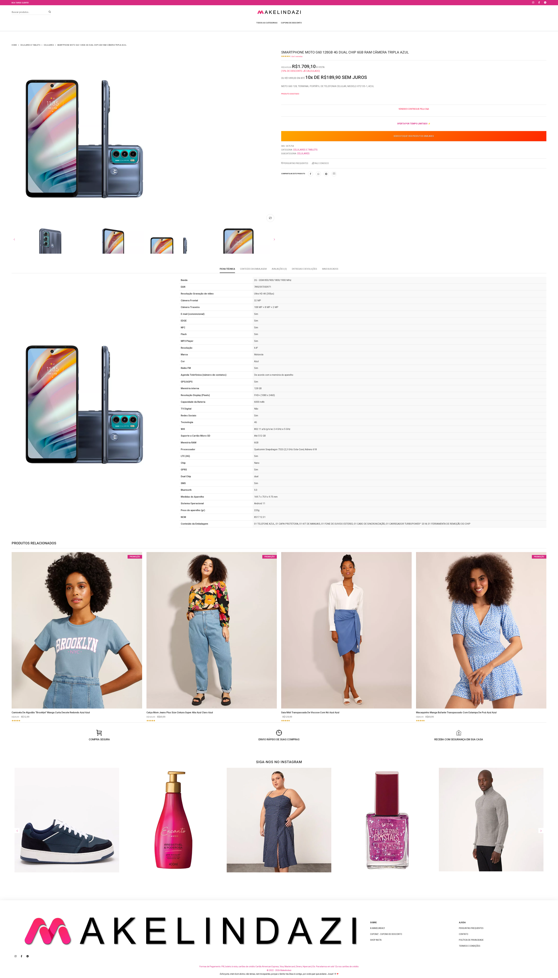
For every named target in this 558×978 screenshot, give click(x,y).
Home (14, 45)
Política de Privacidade (471, 940)
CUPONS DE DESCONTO (291, 23)
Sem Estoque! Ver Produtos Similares (414, 136)
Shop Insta (376, 940)
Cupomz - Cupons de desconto (386, 934)
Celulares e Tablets (30, 45)
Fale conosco (321, 163)
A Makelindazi (377, 928)
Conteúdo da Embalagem (253, 269)
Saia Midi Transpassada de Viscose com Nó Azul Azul (310, 712)
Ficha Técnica (227, 269)
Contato (463, 934)
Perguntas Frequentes (295, 163)
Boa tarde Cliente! (20, 3)
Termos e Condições (469, 946)
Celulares (49, 45)
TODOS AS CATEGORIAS (266, 23)
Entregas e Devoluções (304, 269)
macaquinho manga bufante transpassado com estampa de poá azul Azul (456, 712)
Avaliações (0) (279, 269)
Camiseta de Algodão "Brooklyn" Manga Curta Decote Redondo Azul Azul (51, 712)
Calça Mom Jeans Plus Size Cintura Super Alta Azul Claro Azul (179, 712)
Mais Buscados (330, 269)
